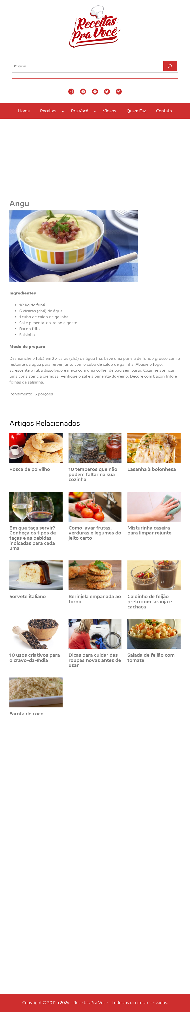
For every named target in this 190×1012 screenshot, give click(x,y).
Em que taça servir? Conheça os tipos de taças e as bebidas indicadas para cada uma (32, 538)
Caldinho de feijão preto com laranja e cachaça (149, 601)
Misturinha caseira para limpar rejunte (149, 530)
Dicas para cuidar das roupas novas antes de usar (95, 660)
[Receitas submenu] (62, 110)
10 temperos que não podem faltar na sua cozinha (93, 474)
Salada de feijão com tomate (151, 657)
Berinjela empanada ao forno (95, 599)
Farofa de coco (26, 713)
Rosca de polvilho (29, 469)
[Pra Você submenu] (94, 110)
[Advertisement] (95, 156)
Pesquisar (18, 55)
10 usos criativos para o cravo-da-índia (34, 657)
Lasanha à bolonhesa (151, 469)
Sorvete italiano (27, 596)
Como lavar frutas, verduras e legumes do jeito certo (95, 533)
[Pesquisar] (170, 66)
